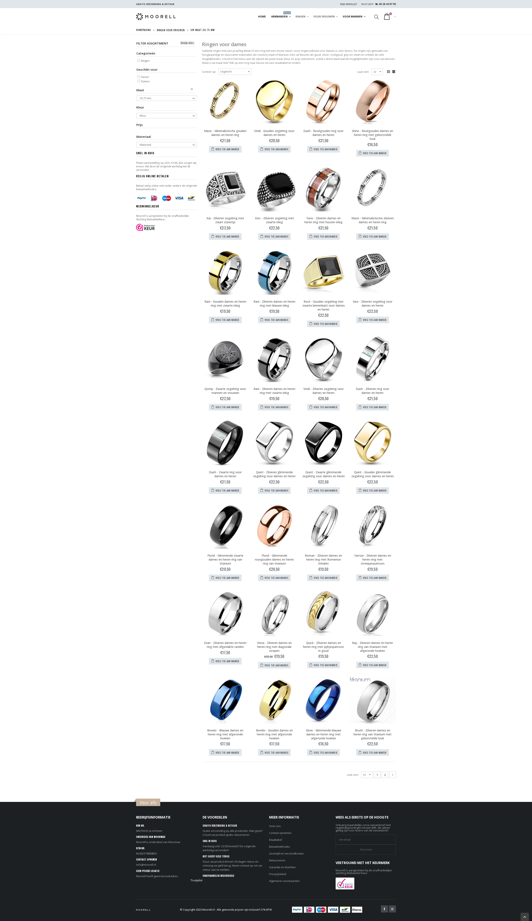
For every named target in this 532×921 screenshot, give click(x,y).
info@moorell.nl (146, 865)
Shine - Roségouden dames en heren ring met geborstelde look (372, 135)
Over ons (275, 826)
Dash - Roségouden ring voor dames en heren (323, 133)
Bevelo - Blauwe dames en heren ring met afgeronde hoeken (225, 734)
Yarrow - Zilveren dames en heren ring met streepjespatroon (372, 559)
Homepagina (143, 30)
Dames (145, 81)
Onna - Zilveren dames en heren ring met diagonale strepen (274, 647)
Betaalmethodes (279, 846)
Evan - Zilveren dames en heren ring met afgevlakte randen (225, 645)
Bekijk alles (187, 43)
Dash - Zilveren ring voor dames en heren (372, 391)
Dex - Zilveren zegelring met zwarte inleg (274, 220)
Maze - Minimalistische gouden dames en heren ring (225, 133)
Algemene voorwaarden (284, 881)
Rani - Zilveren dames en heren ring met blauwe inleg (274, 303)
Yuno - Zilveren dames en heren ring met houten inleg (323, 220)
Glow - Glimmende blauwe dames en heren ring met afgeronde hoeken (323, 734)
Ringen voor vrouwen (171, 30)
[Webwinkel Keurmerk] (345, 883)
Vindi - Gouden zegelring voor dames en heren (274, 133)
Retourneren (277, 860)
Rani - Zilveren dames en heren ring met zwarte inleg (274, 391)
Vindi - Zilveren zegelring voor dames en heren (323, 391)
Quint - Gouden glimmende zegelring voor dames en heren (372, 474)
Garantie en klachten (282, 867)
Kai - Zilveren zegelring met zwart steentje (225, 220)
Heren (144, 77)
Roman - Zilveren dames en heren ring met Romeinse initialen (323, 559)
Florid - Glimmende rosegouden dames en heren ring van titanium (274, 559)
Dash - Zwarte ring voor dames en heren (225, 474)
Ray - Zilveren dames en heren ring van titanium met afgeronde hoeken (372, 647)
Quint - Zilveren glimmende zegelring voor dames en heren (274, 474)
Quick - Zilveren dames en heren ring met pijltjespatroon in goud (323, 647)
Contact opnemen (280, 833)
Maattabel (275, 840)
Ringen (145, 61)
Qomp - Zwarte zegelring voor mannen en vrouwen (225, 391)
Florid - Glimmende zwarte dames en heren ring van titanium (225, 559)
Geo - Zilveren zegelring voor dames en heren (372, 303)
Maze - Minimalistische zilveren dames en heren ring (372, 220)
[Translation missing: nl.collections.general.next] (392, 774)
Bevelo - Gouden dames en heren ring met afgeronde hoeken (274, 734)
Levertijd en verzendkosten (286, 853)
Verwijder (193, 90)
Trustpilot (196, 880)
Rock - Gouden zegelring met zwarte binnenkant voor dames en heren (323, 305)
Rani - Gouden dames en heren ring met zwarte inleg (225, 303)
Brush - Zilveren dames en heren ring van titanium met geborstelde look (372, 734)
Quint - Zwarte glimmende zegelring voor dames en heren (323, 474)
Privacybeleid (277, 874)
